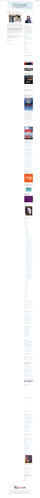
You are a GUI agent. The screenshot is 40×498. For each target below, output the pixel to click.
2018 (25, 227)
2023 (25, 222)
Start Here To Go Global (26, 331)
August (26, 234)
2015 (25, 287)
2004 (25, 298)
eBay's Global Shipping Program (27, 327)
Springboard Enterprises (14, 32)
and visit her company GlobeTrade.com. (28, 33)
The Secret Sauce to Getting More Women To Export (27, 416)
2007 (25, 295)
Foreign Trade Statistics (26, 328)
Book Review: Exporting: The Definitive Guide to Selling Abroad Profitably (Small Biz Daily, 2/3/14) (28, 153)
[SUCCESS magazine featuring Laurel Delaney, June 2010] (28, 215)
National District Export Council (27, 330)
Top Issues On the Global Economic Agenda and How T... (29, 246)
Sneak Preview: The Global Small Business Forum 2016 (29, 244)
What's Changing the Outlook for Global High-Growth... (29, 275)
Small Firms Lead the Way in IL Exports (28, 366)
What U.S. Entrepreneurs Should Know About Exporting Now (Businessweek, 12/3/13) (28, 167)
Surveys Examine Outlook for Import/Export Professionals (27, 438)
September (27, 233)
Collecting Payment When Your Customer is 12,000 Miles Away (28, 376)
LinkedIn (25, 46)
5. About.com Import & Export (27, 317)
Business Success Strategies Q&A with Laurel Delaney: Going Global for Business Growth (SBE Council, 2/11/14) (28, 150)
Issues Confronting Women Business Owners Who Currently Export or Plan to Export (28, 419)
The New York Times (26, 449)
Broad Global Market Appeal (29, 253)
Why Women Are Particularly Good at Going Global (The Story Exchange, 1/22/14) (28, 158)
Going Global (25, 429)
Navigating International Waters (29, 261)
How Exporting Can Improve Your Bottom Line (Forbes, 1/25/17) (28, 144)
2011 (25, 291)
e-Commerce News (26, 442)
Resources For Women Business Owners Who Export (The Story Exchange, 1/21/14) (28, 160)
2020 (25, 225)
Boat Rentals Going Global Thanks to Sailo (28, 273)
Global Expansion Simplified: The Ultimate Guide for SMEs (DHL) (28, 341)
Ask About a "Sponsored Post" (27, 38)
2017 (25, 228)
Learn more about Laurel (28, 32)
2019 (25, 226)
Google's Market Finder (26, 329)
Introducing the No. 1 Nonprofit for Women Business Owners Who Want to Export (28, 172)
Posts (25, 56)
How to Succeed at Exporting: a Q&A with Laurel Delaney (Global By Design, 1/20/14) (28, 164)
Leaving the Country (26, 428)
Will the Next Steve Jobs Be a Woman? (14, 13)
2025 (25, 220)
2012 (25, 290)
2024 (25, 221)
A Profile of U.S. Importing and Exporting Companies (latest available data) (27, 354)
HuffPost (25, 436)
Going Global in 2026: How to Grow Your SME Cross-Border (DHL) (28, 344)
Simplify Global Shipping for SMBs (28, 443)
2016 (25, 229)
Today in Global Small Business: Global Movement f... (29, 278)
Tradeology (25, 336)
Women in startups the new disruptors (14, 34)
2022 (25, 223)
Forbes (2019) (25, 435)
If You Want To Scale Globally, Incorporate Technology (29, 276)
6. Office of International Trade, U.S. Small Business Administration (28, 318)
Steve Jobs (18, 36)
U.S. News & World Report (27, 445)
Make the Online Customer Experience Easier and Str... (29, 266)
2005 (25, 297)
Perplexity (25, 478)
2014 (25, 288)
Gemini (25, 480)
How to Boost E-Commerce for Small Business (29, 271)
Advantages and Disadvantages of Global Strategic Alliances (27, 422)
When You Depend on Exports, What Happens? (29, 257)
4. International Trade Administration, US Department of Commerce (28, 316)
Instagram (25, 45)
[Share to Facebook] (9, 35)
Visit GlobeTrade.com (26, 304)
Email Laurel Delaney (26, 36)
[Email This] (7, 35)
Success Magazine (26, 450)
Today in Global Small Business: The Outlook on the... (29, 268)
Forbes (25, 437)
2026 (25, 219)
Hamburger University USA (28, 269)
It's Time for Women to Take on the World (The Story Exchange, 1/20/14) (28, 162)
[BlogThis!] (8, 35)
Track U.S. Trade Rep (26, 334)
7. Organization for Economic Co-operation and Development (27, 320)
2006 (25, 296)
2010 (25, 292)
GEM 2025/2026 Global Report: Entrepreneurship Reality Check (28, 343)
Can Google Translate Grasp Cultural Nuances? (28, 237)
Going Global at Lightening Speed (29, 252)
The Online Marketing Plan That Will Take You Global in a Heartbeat (28, 417)
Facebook (25, 44)
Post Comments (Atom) (12, 44)
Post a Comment (9, 41)
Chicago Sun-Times (26, 441)
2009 (25, 293)
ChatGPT (25, 479)
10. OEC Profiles (26, 324)
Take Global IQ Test (26, 332)
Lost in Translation (26, 430)
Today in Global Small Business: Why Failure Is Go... (29, 239)
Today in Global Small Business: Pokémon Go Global (29, 258)
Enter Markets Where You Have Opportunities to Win (29, 263)
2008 (25, 294)
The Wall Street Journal (26, 446)
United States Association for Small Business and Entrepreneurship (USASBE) (28, 471)
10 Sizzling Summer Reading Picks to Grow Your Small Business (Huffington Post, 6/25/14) (28, 146)
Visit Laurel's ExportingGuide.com (28, 303)
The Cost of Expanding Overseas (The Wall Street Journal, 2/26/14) (28, 148)
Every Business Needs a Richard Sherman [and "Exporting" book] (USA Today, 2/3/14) (28, 155)
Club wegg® (25, 51)
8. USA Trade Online (26, 321)
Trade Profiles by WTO (26, 335)
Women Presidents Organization (27, 472)
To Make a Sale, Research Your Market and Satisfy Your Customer (28, 374)
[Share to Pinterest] (10, 35)
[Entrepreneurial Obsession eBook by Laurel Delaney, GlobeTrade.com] (28, 191)
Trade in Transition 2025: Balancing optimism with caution (28, 346)
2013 (25, 289)
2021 (25, 224)
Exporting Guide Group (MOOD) (27, 43)
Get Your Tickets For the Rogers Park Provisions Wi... (29, 240)
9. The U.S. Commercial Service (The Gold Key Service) (28, 323)
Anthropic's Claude (26, 477)
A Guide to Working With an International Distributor (27, 425)
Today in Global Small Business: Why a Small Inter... (29, 249)
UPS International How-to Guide (27, 337)
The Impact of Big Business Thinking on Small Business (29, 248)
